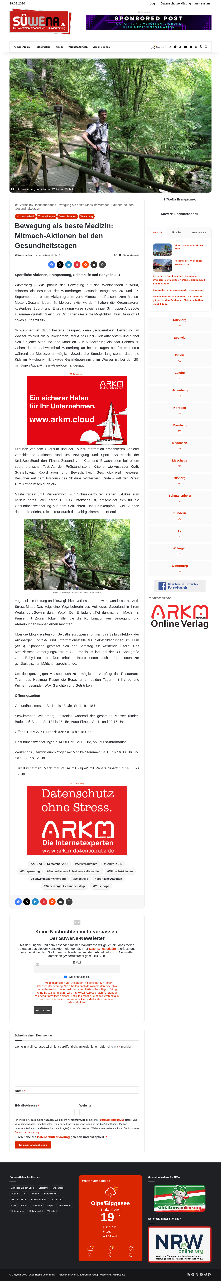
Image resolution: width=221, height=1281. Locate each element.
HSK (25, 1194)
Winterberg (86, 216)
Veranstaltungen (78, 46)
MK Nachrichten (18, 1199)
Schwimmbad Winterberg (49, 878)
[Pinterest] (77, 264)
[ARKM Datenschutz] (77, 820)
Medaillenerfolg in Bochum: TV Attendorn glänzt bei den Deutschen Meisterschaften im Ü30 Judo (178, 300)
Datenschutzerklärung (176, 3)
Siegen (50, 1205)
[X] (60, 264)
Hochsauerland (44, 205)
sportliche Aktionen (109, 878)
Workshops (101, 886)
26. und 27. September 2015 (50, 863)
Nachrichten (57, 1199)
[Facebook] (51, 264)
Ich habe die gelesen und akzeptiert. (62, 1137)
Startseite (25, 205)
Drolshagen (58, 1188)
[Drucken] (102, 264)
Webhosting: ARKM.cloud (112, 1274)
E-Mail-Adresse (27, 1105)
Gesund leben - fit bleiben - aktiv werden (74, 871)
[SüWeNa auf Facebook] (179, 590)
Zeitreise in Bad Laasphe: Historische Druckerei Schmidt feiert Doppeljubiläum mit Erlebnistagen (179, 280)
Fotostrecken (43, 46)
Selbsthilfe (81, 878)
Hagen (14, 1194)
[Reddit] (85, 264)
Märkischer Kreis (39, 1199)
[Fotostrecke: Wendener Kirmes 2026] (162, 265)
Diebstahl (43, 1188)
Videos (59, 46)
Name (20, 1091)
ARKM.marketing (145, 12)
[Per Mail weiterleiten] (93, 264)
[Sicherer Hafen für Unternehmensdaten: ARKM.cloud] (77, 410)
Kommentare (198, 232)
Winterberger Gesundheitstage (65, 886)
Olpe (13, 1205)
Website (85, 1105)
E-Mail (77, 962)
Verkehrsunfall (36, 1211)
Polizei (24, 1205)
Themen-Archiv (21, 46)
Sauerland (37, 1205)
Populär (176, 232)
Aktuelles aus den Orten (22, 1188)
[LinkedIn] (68, 264)
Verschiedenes (101, 46)
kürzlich (157, 232)
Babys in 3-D (114, 863)
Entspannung (31, 871)
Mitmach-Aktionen (121, 871)
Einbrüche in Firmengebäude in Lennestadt (178, 290)
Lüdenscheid (50, 1194)
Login (153, 3)
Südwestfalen (64, 1205)
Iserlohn (35, 1194)
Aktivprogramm (87, 863)
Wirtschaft (52, 1211)
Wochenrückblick (79, 976)
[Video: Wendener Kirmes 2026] (162, 250)
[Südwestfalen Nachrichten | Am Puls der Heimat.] (40, 21)
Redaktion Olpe (24, 255)
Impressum (202, 3)
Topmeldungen (46, 216)
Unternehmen (17, 1211)
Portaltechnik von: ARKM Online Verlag (78, 1274)
